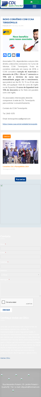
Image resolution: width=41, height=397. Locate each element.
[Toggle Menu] (34, 6)
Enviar (6, 310)
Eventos (7, 136)
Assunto (3, 270)
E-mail (3, 253)
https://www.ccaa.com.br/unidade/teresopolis (20, 124)
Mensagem (5, 280)
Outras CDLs (5, 358)
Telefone (4, 262)
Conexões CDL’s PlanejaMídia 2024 (16, 166)
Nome (3, 244)
